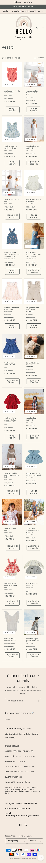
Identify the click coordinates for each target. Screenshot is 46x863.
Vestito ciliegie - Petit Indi (10, 529)
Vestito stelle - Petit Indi (32, 584)
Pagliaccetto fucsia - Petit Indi (12, 92)
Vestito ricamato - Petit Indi (33, 147)
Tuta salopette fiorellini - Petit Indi (32, 93)
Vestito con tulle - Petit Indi (11, 200)
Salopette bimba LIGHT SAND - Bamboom (32, 309)
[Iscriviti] (38, 701)
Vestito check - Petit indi (32, 419)
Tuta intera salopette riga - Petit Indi (32, 530)
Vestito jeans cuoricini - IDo (9, 364)
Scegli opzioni (12, 110)
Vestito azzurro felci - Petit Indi (10, 147)
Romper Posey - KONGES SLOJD (10, 640)
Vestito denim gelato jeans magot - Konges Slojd (33, 254)
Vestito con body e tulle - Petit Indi (33, 200)
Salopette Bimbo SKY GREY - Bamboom (32, 365)
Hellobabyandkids (19, 858)
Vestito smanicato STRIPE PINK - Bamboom (11, 309)
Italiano (33, 841)
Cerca (7, 720)
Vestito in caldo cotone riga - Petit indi (11, 475)
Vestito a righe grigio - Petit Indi (32, 640)
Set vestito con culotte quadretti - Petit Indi (11, 585)
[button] (3, 28)
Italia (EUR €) (13, 841)
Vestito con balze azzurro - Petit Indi (33, 474)
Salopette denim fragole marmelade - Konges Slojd (11, 254)
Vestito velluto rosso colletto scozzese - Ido (10, 420)
